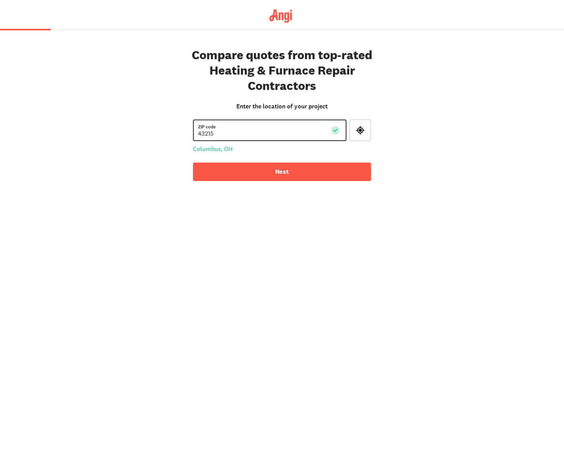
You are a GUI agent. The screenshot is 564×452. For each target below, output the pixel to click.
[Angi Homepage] (282, 15)
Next (282, 172)
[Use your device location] (360, 130)
